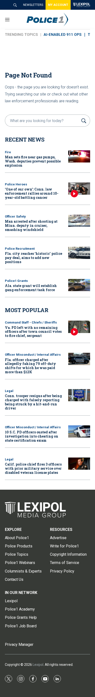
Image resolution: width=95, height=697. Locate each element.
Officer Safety (15, 216)
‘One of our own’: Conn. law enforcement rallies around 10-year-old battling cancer (31, 193)
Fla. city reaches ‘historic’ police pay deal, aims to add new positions (33, 257)
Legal (9, 391)
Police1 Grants (16, 281)
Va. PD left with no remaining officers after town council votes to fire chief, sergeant (33, 331)
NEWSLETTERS (33, 5)
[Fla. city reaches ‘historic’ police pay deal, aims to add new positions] (79, 253)
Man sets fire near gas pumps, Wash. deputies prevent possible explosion (33, 161)
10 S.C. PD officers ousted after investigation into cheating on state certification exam (31, 436)
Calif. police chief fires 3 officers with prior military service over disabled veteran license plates (33, 468)
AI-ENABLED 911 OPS (63, 34)
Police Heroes (16, 184)
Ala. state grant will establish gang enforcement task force (31, 287)
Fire (8, 152)
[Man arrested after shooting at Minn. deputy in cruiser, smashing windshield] (79, 221)
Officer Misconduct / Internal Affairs (33, 354)
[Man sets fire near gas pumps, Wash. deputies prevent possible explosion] (79, 156)
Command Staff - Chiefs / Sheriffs (31, 322)
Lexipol (38, 665)
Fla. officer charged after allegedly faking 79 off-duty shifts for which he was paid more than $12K (30, 365)
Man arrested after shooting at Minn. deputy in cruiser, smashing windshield (31, 225)
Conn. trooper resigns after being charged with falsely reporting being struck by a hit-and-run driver (33, 401)
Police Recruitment (20, 248)
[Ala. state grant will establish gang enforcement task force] (79, 285)
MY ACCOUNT (58, 5)
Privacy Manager (19, 644)
